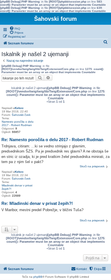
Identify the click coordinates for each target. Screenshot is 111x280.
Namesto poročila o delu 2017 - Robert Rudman (18, 123)
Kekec (19, 108)
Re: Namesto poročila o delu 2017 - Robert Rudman (52, 139)
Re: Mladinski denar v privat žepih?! (37, 203)
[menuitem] (14, 28)
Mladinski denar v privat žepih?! (17, 187)
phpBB (37, 276)
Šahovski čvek (21, 114)
